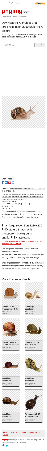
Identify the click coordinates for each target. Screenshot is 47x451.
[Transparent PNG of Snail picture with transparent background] (33, 401)
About (5, 432)
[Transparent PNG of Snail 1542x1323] (10, 329)
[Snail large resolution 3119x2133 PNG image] (33, 293)
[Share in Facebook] (3, 182)
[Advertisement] (23, 72)
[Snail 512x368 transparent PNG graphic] (10, 293)
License (11, 432)
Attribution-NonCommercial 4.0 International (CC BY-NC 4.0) (23, 189)
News (17, 432)
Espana (18, 3)
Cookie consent (33, 432)
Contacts (5, 435)
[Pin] (9, 182)
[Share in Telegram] (6, 182)
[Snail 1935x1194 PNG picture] (33, 329)
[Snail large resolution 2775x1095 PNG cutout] (10, 365)
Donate (24, 432)
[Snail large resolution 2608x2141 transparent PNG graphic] (33, 365)
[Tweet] (13, 182)
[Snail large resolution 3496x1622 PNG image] (10, 401)
